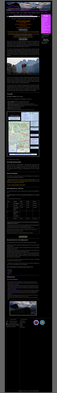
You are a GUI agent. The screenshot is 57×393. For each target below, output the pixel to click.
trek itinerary (19, 18)
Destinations (12, 12)
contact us (30, 18)
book (34, 18)
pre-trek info (24, 18)
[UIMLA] (43, 324)
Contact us (9, 109)
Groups (29, 12)
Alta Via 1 (29, 109)
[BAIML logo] (37, 324)
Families (25, 12)
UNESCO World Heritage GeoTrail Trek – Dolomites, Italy (46, 27)
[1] (20, 16)
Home (8, 12)
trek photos (14, 18)
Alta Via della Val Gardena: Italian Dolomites (44, 21)
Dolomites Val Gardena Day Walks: (13, 290)
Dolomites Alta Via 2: (11, 297)
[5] (24, 16)
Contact (42, 12)
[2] (21, 16)
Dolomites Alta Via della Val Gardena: (14, 285)
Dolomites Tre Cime (11, 295)
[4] (23, 16)
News (46, 12)
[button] (8, 16)
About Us (38, 12)
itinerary (17, 159)
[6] (25, 16)
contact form (32, 181)
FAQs (21, 12)
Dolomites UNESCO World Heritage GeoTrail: (15, 281)
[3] (22, 16)
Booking (33, 12)
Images (17, 12)
